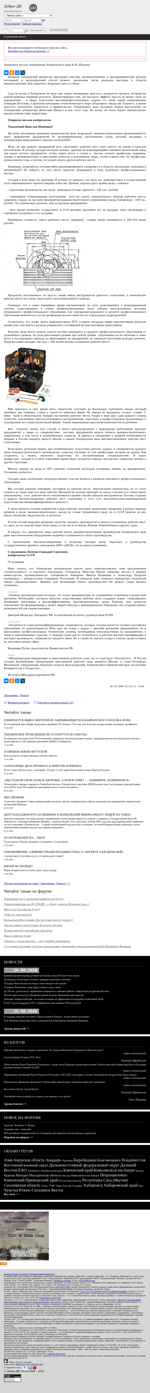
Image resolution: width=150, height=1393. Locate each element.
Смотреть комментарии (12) (55, 702)
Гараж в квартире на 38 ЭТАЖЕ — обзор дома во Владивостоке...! (46, 904)
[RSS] (3, 1264)
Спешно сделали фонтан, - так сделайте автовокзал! (37, 941)
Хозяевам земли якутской (25, 751)
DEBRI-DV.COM (22, 1364)
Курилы (9, 1175)
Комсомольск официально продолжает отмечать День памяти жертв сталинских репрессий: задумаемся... (55, 1082)
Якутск (57, 1190)
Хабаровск (93, 1185)
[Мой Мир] (17, 72)
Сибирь (44, 1186)
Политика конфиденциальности (42, 1274)
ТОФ (52, 1185)
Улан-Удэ (66, 1185)
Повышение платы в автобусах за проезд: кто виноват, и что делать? (37, 1096)
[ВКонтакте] (6, 72)
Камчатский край (78, 1170)
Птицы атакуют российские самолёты (28, 930)
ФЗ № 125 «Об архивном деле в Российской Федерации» (103, 1291)
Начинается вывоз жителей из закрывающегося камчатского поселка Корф (67, 720)
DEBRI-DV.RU (37, 1364)
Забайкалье (34, 1170)
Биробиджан (85, 1159)
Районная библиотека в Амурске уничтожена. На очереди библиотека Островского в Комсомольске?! (54, 1050)
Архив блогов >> (15, 1103)
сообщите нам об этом (56, 1354)
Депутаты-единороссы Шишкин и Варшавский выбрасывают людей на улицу (67, 814)
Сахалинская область (22, 1185)
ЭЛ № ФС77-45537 (63, 1287)
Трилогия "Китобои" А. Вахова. (19, 1125)
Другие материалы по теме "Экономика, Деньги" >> (37, 883)
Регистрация (12, 23)
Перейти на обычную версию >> (28, 51)
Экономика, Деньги (16, 695)
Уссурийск (77, 1185)
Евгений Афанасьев (133, 1060)
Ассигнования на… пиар (24, 837)
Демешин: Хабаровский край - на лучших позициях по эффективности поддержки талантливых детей (53, 999)
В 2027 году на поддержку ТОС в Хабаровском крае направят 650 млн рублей (42, 1003)
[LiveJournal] (22, 72)
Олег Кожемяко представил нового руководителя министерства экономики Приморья (46, 1020)
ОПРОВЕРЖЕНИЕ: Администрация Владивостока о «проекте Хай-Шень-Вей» (64, 851)
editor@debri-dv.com (87, 1280)
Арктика (67, 1160)
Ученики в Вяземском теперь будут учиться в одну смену (32, 987)
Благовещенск (109, 1160)
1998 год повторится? (18, 914)
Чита (140, 1185)
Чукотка (11, 1190)
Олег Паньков (137, 1099)
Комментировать (18, 702)
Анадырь (53, 1160)
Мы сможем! (14, 797)
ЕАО (22, 1170)
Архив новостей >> (17, 1028)
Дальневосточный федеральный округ (84, 1165)
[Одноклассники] (11, 72)
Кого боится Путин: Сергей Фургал (21, 1089)
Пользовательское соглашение (16, 1274)
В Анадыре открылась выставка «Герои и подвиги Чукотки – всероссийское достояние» (47, 1016)
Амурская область (29, 1160)
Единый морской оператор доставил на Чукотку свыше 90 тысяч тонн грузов (41, 975)
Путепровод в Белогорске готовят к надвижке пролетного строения (37, 979)
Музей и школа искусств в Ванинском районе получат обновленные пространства (44, 995)
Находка (66, 1175)
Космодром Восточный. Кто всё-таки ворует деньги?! (38, 919)
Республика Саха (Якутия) (105, 1180)
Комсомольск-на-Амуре (114, 1170)
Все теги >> (12, 1194)
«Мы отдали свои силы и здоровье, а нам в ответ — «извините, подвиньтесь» (67, 780)
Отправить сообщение (62, 1280)
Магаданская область (45, 1175)
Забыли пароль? (32, 23)
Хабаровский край (121, 1185)
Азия (8, 1160)
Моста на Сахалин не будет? (22, 909)
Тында (58, 1185)
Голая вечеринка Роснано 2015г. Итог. (22, 1057)
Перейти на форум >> (18, 1137)
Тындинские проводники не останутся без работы (45, 734)
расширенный (59, 29)
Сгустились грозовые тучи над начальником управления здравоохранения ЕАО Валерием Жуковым (67, 946)
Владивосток (134, 1159)
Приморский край (41, 1180)
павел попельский (134, 1053)
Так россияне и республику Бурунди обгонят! (33, 925)
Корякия (140, 1171)
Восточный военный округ (26, 1165)
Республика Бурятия (70, 1180)
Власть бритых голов (17, 935)
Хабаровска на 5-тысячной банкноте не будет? (34, 898)
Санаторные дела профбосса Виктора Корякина (43, 765)
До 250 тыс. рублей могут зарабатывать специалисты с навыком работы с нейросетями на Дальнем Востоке (56, 991)
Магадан (22, 1175)
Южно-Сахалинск (34, 1190)
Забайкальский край (51, 1170)
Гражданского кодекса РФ (50, 1298)
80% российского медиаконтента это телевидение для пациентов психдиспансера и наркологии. (50, 1133)
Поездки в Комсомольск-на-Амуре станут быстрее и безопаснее (35, 983)
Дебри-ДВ (12, 6)
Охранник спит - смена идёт (17, 1129)
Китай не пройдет (18, 866)
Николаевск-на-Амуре (85, 1175)
